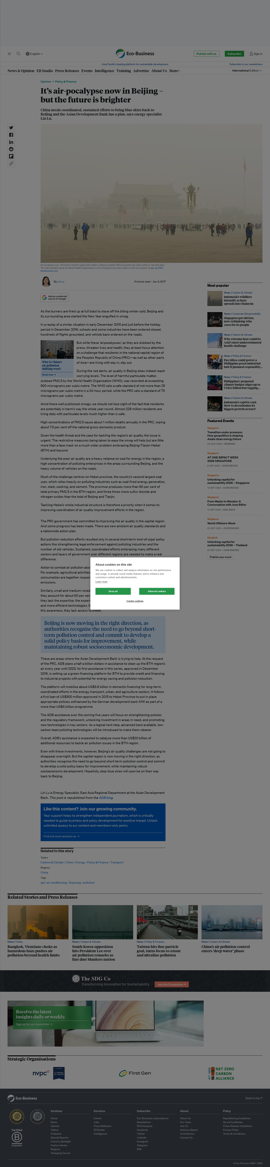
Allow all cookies (157, 591)
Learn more (101, 581)
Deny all (113, 591)
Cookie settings (135, 601)
